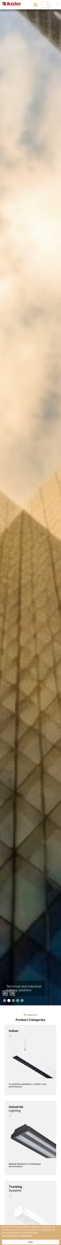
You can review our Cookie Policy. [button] (17, 1236)
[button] (4, 1000)
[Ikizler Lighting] (11, 5)
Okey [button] (30, 1242)
